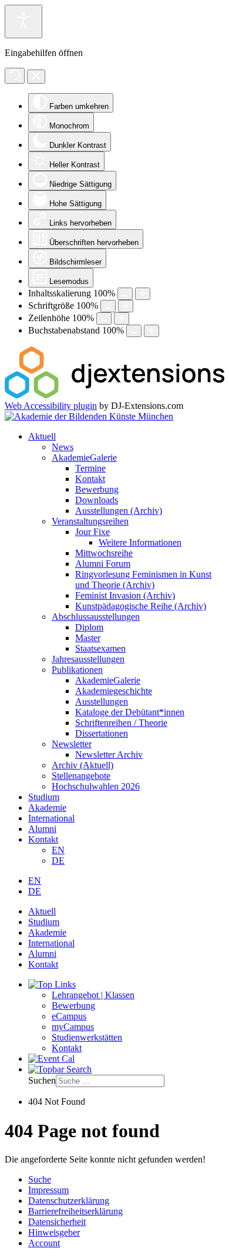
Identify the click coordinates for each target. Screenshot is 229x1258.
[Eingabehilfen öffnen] (23, 21)
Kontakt (90, 479)
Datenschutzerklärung (68, 1201)
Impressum (48, 1190)
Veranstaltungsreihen (90, 521)
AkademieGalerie (84, 458)
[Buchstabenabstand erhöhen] (151, 331)
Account (44, 1243)
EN (58, 850)
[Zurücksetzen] (15, 76)
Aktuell (42, 436)
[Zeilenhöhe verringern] (104, 318)
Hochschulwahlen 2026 (96, 786)
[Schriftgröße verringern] (108, 306)
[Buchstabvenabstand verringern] (134, 331)
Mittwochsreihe (104, 553)
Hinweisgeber (54, 1232)
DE (58, 861)
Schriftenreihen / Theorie (121, 723)
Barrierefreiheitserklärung (75, 1211)
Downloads (96, 500)
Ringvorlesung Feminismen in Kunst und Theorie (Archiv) (143, 579)
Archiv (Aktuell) (82, 765)
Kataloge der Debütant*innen (129, 712)
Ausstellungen (101, 701)
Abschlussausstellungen (96, 617)
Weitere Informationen (140, 542)
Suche (39, 1179)
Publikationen (77, 670)
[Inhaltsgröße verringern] (125, 294)
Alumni (42, 829)
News (62, 447)
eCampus (69, 1016)
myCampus (73, 1027)
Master (87, 638)
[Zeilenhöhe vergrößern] (121, 318)
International (51, 818)
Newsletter (72, 744)
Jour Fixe (92, 532)
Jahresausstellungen (88, 659)
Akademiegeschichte (113, 691)
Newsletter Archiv (109, 754)
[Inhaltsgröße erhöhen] (142, 294)
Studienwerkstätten (87, 1037)
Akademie (47, 808)
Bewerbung (97, 489)
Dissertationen (101, 733)
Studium (43, 797)
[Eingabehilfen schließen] (36, 77)
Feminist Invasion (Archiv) (125, 595)
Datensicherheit (57, 1222)
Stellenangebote (81, 776)
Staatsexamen (100, 648)
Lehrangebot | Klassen (93, 995)
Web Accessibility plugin (51, 406)
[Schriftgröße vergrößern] (125, 306)
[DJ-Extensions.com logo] (114, 395)
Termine (90, 468)
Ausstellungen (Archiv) (118, 511)
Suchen (42, 1080)
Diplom (89, 627)
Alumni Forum (102, 564)
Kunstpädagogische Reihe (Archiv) (140, 606)
